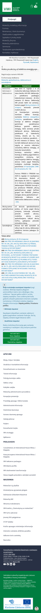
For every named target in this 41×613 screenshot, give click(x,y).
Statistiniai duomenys (11, 410)
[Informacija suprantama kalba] (35, 7)
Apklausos (7, 437)
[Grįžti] (2, 67)
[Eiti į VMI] (11, 7)
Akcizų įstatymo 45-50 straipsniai (16, 239)
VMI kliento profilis (10, 466)
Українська (34, 62)
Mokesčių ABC (8, 499)
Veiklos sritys (8, 383)
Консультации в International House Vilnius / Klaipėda (19, 455)
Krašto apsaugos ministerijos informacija (18, 526)
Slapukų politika (24, 303)
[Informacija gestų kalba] (32, 7)
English (35, 60)
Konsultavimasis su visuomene (14, 369)
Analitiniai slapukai (11, 321)
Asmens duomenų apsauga (13, 414)
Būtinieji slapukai (11, 309)
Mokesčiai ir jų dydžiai (11, 485)
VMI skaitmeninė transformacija (14, 470)
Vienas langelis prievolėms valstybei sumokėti (19, 475)
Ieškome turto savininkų (12, 535)
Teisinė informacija (10, 374)
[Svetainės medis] (36, 3)
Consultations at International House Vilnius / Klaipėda (19, 449)
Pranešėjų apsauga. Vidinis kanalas (15, 401)
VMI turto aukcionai (10, 513)
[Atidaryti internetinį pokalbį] (37, 609)
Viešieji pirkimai (8, 419)
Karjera (5, 423)
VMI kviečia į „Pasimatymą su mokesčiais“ (18, 508)
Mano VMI (16, 562)
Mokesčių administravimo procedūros (16, 392)
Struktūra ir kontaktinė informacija (15, 364)
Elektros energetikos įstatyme (27, 118)
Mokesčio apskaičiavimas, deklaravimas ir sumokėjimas (16, 81)
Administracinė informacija (13, 405)
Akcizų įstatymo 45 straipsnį (27, 106)
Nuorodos (6, 540)
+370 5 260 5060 (9, 554)
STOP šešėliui (8, 522)
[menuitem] (14, 25)
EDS (17, 202)
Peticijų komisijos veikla (11, 378)
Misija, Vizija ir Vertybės (11, 360)
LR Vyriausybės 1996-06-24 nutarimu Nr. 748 (27, 167)
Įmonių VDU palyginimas (12, 517)
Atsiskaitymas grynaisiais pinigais (15, 490)
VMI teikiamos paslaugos (12, 461)
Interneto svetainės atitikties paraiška (17, 531)
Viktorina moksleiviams (11, 504)
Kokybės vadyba (9, 387)
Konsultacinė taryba (10, 428)
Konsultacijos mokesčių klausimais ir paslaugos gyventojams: (20, 551)
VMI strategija (8, 433)
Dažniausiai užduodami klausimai (15, 495)
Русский (26, 62)
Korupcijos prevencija (10, 396)
